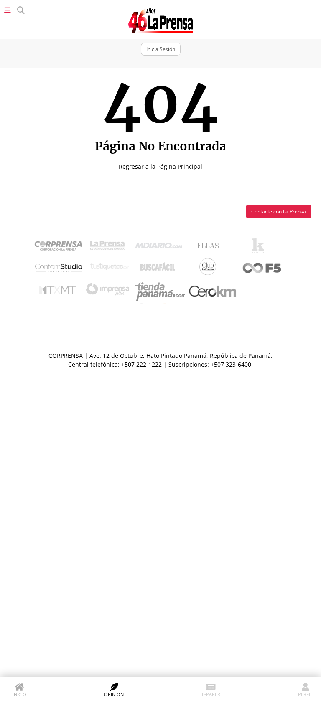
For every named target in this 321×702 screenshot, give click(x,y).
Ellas (210, 248)
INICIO (19, 694)
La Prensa (109, 247)
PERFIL (305, 694)
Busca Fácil (159, 268)
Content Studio (59, 269)
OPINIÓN (114, 694)
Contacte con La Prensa (278, 211)
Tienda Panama (162, 292)
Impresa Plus (109, 291)
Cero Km (212, 292)
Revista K (260, 247)
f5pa (262, 268)
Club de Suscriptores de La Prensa (210, 268)
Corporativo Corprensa (61, 247)
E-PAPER (211, 694)
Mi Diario (161, 247)
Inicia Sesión (160, 49)
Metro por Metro (59, 292)
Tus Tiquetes (109, 268)
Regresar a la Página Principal (160, 166)
